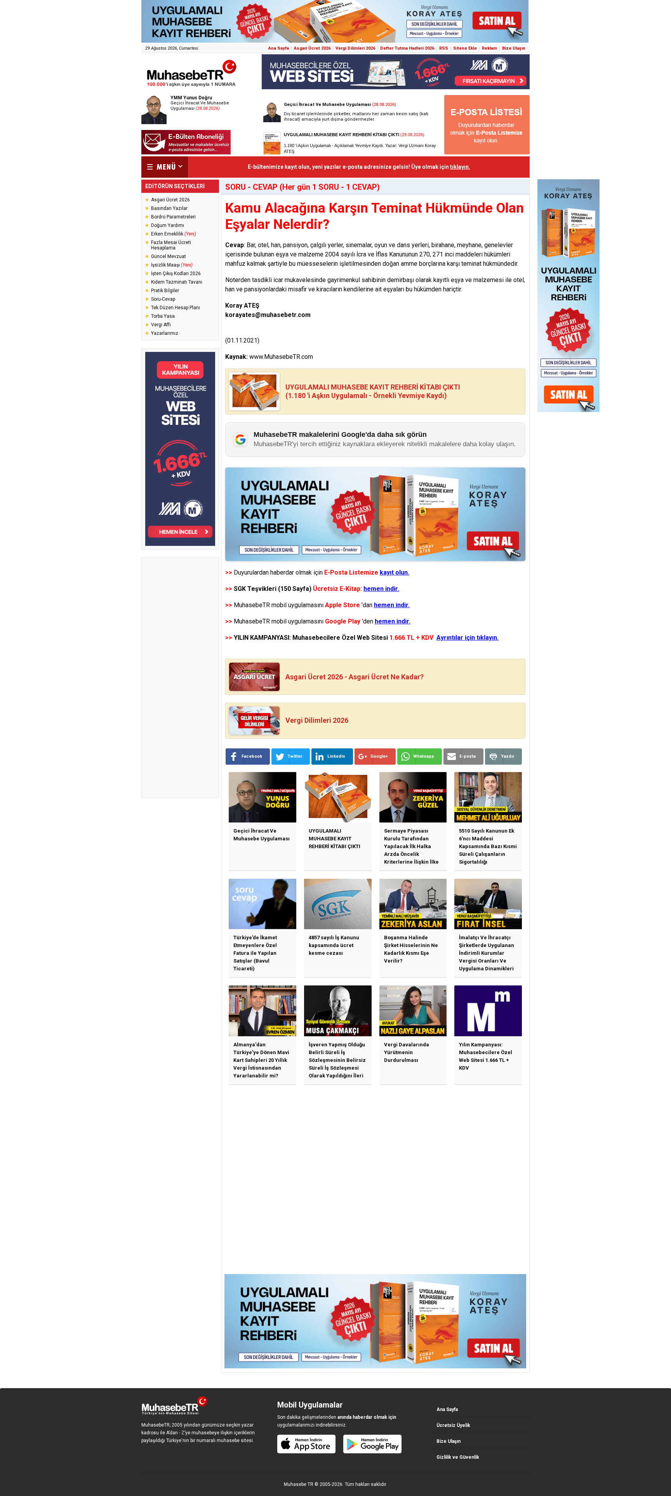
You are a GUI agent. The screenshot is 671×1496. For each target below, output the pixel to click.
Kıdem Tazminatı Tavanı (176, 282)
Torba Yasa (163, 316)
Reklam (489, 48)
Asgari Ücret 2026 (312, 48)
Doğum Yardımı (167, 225)
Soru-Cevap (163, 299)
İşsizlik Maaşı (172, 265)
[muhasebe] (191, 86)
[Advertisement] (180, 677)
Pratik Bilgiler (165, 290)
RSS (443, 48)
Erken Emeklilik (173, 234)
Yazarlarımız (164, 333)
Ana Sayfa (278, 48)
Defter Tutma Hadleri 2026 (407, 48)
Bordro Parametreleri (173, 217)
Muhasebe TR (298, 1484)
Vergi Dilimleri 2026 (355, 48)
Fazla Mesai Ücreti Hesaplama (171, 245)
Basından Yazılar (169, 208)
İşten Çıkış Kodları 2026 (176, 273)
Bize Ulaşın (513, 48)
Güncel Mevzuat (168, 256)
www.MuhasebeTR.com (281, 356)
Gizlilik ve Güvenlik (457, 1457)
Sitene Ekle (465, 48)
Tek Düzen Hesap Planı (175, 307)
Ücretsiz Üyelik (453, 1425)
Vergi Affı (161, 324)
